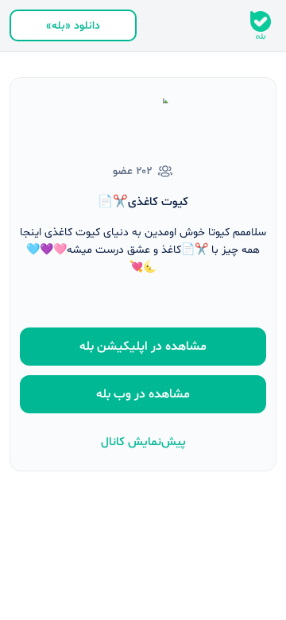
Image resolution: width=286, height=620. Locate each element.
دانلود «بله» (73, 25)
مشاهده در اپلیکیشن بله (143, 346)
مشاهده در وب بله (143, 394)
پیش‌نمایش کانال (143, 442)
